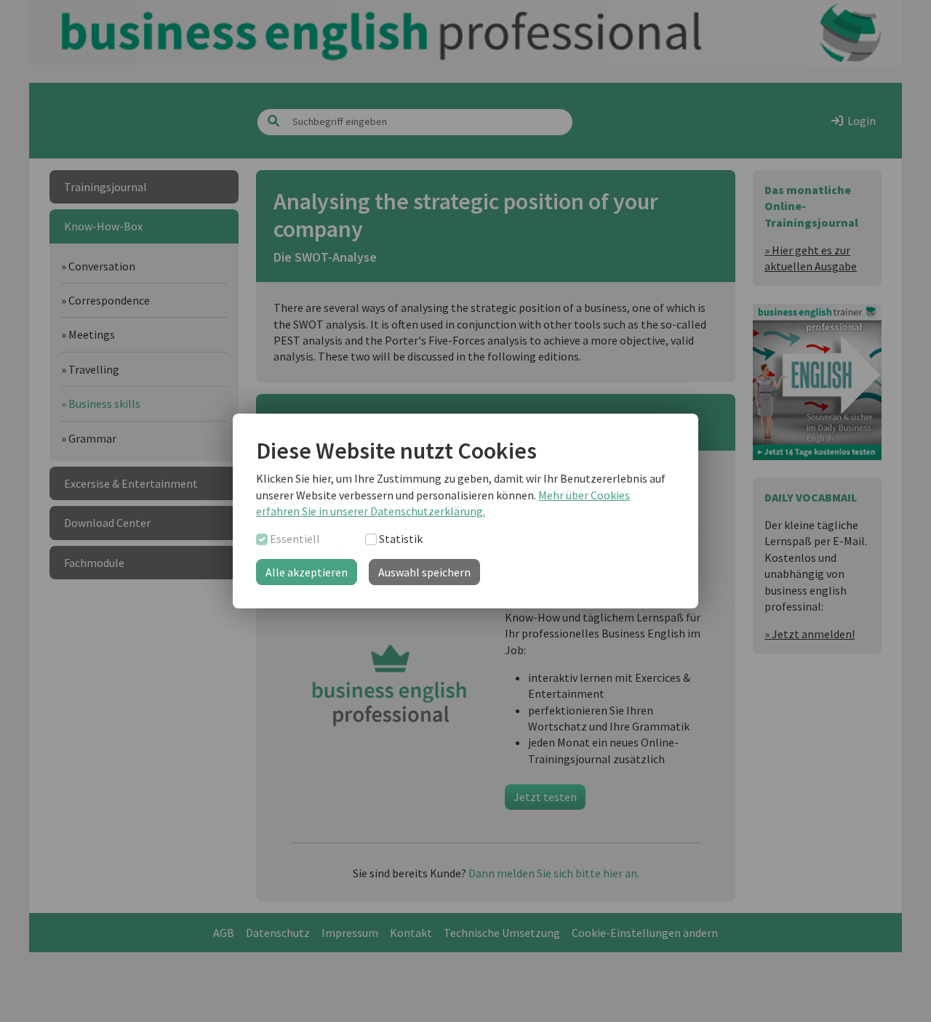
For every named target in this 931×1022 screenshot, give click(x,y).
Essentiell (295, 538)
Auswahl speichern (424, 572)
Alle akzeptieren (306, 572)
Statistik (401, 538)
